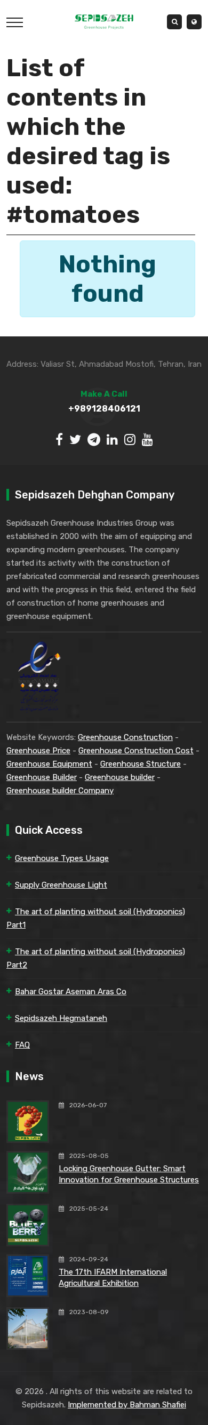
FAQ (22, 1045)
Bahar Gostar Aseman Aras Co (70, 991)
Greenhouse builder (120, 777)
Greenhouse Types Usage (62, 858)
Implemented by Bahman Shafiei (127, 1405)
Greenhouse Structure (140, 764)
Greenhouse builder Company (60, 790)
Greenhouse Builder (41, 777)
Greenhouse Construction (125, 737)
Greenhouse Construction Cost (136, 750)
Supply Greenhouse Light (61, 885)
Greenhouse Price (38, 750)
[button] (194, 21)
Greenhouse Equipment (49, 764)
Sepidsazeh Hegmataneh (61, 1018)
